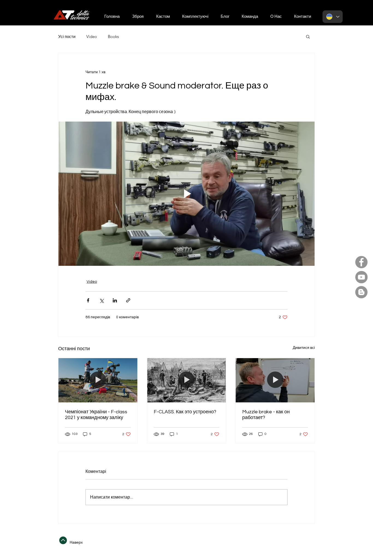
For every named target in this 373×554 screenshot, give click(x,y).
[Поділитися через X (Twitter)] (101, 300)
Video (91, 36)
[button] (302, 16)
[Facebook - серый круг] (361, 262)
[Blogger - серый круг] (361, 292)
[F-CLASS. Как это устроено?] (186, 380)
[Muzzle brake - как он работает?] (275, 380)
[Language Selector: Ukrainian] (332, 16)
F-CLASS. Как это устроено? (185, 411)
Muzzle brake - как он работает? (266, 414)
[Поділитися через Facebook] (88, 300)
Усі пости (66, 36)
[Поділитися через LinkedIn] (114, 300)
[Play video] (186, 194)
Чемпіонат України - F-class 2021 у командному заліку (96, 414)
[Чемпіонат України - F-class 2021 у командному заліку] (97, 380)
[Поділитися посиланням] (128, 300)
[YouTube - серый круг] (361, 277)
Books (113, 36)
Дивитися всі (304, 348)
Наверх (76, 542)
